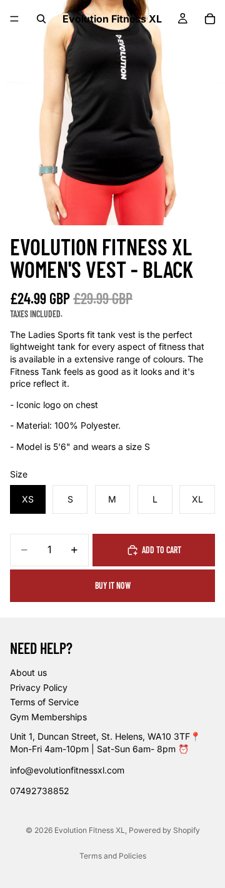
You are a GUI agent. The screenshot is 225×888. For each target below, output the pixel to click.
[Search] (41, 19)
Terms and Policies (112, 855)
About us (28, 672)
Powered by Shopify (164, 830)
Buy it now (113, 585)
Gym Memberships (48, 717)
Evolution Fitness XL (89, 830)
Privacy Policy (39, 687)
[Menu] (14, 18)
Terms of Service (44, 702)
